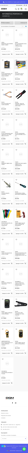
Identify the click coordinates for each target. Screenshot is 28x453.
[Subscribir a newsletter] (25, 438)
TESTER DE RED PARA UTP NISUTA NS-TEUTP (7, 253)
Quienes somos (4, 413)
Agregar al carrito (6, 54)
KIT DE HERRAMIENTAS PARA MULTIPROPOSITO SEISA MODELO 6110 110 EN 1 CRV (20, 253)
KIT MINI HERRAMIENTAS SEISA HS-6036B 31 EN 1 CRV (20, 134)
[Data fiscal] (3, 446)
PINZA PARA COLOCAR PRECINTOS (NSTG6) (19, 74)
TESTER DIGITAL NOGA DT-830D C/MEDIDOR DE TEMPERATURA (20, 224)
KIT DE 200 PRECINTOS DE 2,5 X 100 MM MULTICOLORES (7, 224)
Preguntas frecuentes (6, 415)
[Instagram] (16, 403)
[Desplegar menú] (25, 8)
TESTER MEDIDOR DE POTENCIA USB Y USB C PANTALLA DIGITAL (20, 283)
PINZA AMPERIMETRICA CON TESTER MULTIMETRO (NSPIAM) (7, 343)
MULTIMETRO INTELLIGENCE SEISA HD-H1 (7, 283)
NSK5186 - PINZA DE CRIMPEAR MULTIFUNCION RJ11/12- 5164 (20, 104)
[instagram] (26, 5)
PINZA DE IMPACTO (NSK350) (5, 194)
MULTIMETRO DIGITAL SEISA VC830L (7, 164)
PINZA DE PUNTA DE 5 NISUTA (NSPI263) (6, 104)
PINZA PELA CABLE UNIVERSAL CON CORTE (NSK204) (19, 313)
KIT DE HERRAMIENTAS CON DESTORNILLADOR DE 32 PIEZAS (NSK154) (7, 74)
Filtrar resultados (6, 22)
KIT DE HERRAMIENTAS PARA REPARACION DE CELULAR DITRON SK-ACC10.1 (7, 134)
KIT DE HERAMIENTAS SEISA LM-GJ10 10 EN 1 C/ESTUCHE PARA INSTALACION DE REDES (20, 44)
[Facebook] (24, 5)
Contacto (3, 418)
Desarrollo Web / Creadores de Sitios (16, 450)
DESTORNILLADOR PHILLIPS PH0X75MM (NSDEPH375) (20, 194)
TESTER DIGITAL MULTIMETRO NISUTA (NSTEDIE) (7, 313)
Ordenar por (23, 22)
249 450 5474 (4, 5)
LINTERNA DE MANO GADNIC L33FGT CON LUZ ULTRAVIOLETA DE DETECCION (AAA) (20, 164)
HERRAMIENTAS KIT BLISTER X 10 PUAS (7, 373)
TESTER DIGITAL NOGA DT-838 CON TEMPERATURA (20, 343)
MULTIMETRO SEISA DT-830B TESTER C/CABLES (7, 44)
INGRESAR (19, 5)
